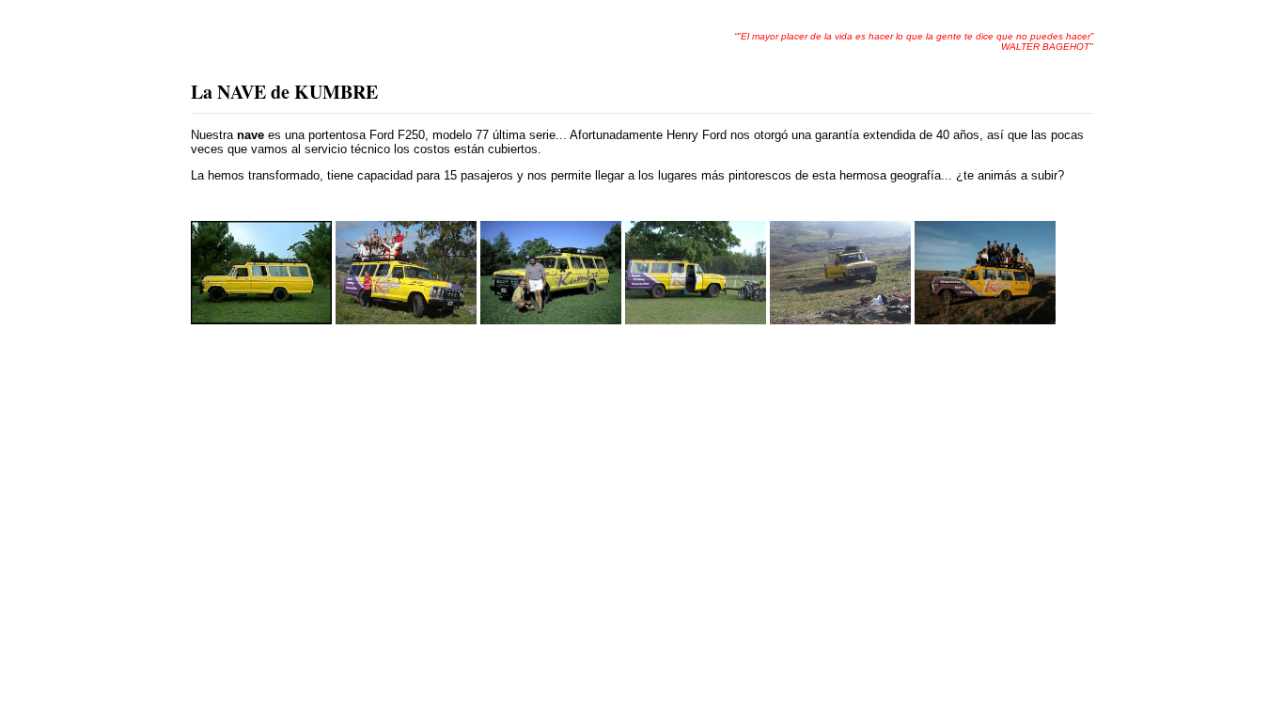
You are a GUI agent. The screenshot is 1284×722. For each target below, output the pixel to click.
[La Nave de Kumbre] (261, 320)
